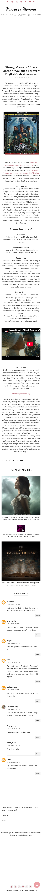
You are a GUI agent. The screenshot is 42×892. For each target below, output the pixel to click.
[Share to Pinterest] (17, 460)
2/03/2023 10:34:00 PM (13, 728)
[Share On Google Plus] (21, 460)
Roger (9, 640)
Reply (38, 616)
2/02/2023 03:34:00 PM (13, 643)
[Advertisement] (21, 42)
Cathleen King (12, 706)
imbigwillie (11, 621)
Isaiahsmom (12, 687)
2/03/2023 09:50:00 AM (13, 690)
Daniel (9, 660)
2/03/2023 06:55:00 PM (13, 709)
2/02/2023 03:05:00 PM (13, 624)
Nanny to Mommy (21, 9)
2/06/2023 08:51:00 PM (13, 745)
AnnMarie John (33, 890)
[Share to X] (13, 460)
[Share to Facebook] (10, 460)
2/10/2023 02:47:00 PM (13, 762)
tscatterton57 (12, 601)
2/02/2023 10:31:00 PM (13, 663)
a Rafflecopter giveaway (21, 394)
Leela (9, 759)
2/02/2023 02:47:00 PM (13, 604)
